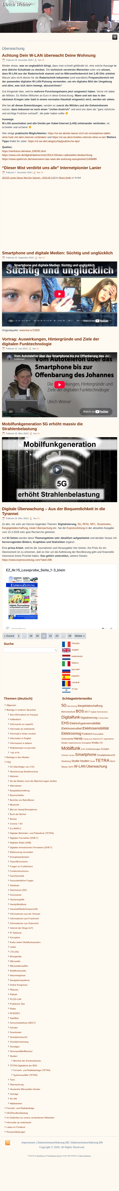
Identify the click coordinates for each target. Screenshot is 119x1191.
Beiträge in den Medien (18, 757)
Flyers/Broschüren (19, 861)
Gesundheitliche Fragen (21, 880)
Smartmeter (104, 524)
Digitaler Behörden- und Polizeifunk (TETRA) (32, 833)
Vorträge (14, 1094)
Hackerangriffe (17, 899)
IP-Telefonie (16, 933)
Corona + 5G (16, 823)
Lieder (13, 947)
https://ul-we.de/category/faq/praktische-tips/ (54, 141)
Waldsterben (16, 1103)
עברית (74, 689)
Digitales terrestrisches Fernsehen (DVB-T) (31, 847)
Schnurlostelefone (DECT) (23, 1023)
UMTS (70, 767)
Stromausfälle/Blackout (21, 1051)
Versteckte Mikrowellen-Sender (25, 1089)
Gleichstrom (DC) (18, 890)
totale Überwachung (40, 528)
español (75, 676)
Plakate (13, 994)
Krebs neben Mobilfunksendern (25, 942)
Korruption (15, 937)
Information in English (20, 738)
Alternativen (16, 785)
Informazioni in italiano (21, 743)
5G (79, 524)
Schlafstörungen (93, 749)
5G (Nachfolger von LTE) (22, 766)
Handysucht (88, 739)
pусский (75, 669)
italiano (75, 662)
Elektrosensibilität (95, 728)
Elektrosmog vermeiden (21, 852)
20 (37, 635)
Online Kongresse (18, 985)
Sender (72, 755)
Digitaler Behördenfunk (99, 712)
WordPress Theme (55, 1156)
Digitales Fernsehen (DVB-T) (24, 838)
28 (69, 635)
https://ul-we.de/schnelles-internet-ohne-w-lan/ (79, 137)
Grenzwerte (15, 895)
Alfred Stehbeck (85, 1156)
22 (50, 635)
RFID (83, 749)
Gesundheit (98, 734)
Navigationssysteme (20, 980)
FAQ (9, 762)
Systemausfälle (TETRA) (25, 1075)
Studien (13, 1056)
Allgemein (11, 705)
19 (30, 635)
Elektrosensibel (71, 728)
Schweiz (64, 755)
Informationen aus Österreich (24, 923)
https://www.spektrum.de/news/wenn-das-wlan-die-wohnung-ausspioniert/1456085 (49, 159)
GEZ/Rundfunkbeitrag (17, 1113)
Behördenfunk (68, 711)
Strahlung (66, 761)
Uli (43, 60)
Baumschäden (17, 795)
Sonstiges (15, 1046)
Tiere (12, 1079)
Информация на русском (22, 748)
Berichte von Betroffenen (22, 800)
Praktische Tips (17, 1004)
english (75, 649)
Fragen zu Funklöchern (21, 866)
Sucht (92, 761)
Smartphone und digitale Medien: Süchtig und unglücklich (57, 253)
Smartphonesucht (18, 1037)
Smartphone (85, 754)
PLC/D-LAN (15, 999)
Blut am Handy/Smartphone (23, 809)
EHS (65, 723)
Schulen (14, 1027)
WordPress (41, 1156)
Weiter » (80, 635)
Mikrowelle (15, 961)
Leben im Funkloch (16, 1127)
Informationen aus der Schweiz (25, 914)
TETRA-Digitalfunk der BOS (23, 1065)
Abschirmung (72, 706)
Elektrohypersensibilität (85, 723)
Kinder (64, 743)
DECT (87, 712)
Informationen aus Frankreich (24, 918)
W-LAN (13, 1098)
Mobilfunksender (18, 970)
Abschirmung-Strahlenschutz (24, 771)
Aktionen (14, 776)
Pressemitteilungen (16, 1132)
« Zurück (9, 635)
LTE (101, 743)
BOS (80, 711)
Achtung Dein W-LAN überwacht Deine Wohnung (49, 55)
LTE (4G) (14, 951)
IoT (101, 739)
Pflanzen (14, 989)
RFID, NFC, (89, 524)
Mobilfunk (70, 748)
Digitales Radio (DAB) (20, 842)
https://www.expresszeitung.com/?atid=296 (27, 559)
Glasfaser (14, 885)
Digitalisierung (89, 717)
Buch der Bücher (18, 814)
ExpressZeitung (76, 528)
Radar (13, 1008)
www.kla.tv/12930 (29, 330)
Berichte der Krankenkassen (27, 1060)
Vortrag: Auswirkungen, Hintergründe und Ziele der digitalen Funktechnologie (50, 341)
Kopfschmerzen (75, 743)
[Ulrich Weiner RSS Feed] (7, 1142)
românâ (75, 682)
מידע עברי (14, 752)
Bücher (13, 819)
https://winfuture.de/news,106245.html (24, 151)
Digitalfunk (70, 717)
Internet (96, 739)
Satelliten (14, 1018)
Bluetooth (14, 804)
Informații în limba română (23, 733)
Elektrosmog (71, 733)
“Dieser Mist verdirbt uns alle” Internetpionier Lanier (51, 167)
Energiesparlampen (19, 857)
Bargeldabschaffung (20, 790)
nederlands (77, 656)
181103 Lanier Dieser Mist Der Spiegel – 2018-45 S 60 (29, 177)
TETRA (102, 760)
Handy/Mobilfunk (18, 904)
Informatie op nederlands (22, 729)
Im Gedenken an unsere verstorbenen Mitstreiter (30, 1117)
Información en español (21, 724)
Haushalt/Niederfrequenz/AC (24, 909)
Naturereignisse (17, 975)
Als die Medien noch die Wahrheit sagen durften (33, 781)
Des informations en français (24, 714)
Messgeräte (16, 956)
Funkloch (87, 733)
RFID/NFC (15, 1013)
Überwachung (17, 1084)
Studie (75, 761)
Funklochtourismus (19, 871)
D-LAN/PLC (15, 828)
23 (56, 635)
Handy (78, 738)
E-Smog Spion (103, 718)
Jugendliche (108, 739)
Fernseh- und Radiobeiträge (20, 1108)
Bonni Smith (65, 177)
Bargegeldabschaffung (15, 528)
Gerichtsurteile (17, 876)
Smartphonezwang (19, 1042)
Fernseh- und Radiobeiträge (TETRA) (31, 1070)
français (75, 643)
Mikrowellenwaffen (19, 966)
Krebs (95, 742)
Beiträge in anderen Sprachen (21, 710)
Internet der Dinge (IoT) (21, 928)
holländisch (15, 719)
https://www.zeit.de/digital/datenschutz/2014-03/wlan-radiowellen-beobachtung (47, 155)
